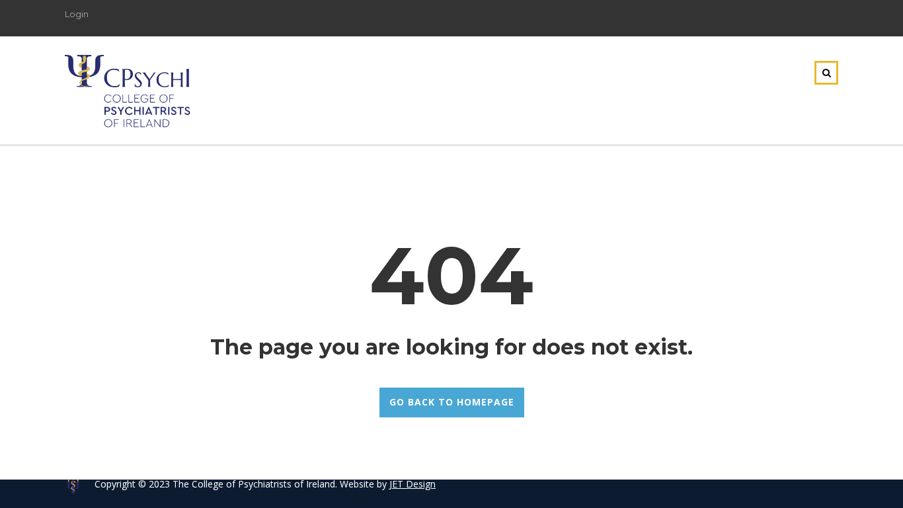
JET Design (412, 484)
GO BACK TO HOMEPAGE (451, 402)
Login (77, 14)
